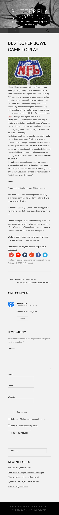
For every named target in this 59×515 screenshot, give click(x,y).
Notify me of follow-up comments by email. (28, 419)
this (9, 116)
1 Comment (28, 263)
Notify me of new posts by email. (24, 426)
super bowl (42, 260)
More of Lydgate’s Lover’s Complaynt (23, 477)
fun (25, 260)
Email (10, 386)
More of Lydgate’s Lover (18, 486)
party (35, 260)
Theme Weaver (39, 510)
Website (11, 397)
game (29, 260)
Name (10, 375)
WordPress (40, 507)
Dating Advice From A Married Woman (34, 283)
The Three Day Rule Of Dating (22, 279)
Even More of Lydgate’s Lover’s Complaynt (26, 472)
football (19, 260)
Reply (22, 318)
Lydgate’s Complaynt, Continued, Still (23, 482)
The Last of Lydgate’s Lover (19, 468)
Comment (12, 348)
